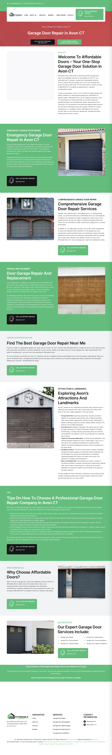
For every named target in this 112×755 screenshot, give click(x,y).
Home (44, 27)
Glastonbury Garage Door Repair (76, 742)
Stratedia (94, 739)
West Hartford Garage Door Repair (54, 742)
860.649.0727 (89, 16)
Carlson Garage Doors (51, 744)
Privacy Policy (71, 739)
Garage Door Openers (66, 744)
